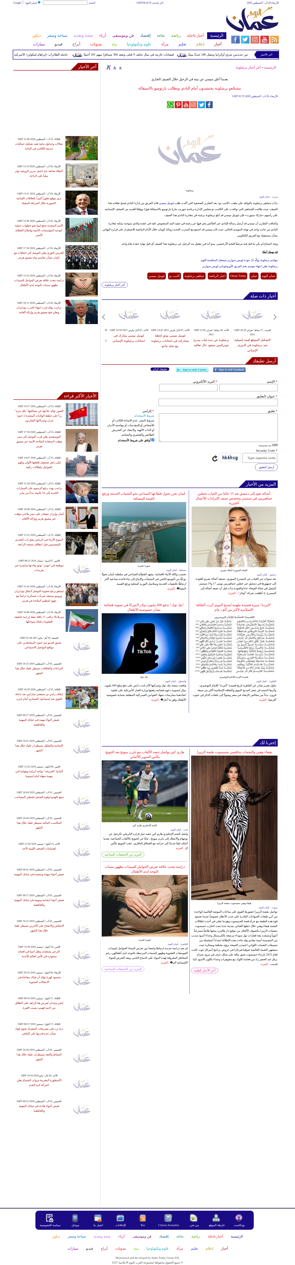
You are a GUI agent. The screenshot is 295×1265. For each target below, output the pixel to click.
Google (17, 2)
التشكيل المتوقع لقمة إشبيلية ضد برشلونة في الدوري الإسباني (252, 345)
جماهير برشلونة (194, 276)
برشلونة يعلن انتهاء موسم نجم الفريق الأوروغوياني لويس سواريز (240, 266)
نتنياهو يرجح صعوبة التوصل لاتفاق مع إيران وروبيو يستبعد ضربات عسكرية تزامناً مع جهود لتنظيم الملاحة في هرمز (39, 595)
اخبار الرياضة (217, 276)
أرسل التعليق (266, 467)
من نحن (194, 1225)
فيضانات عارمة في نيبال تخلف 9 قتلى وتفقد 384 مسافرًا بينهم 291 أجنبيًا (149, 54)
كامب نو (174, 276)
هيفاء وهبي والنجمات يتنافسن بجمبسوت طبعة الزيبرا (234, 752)
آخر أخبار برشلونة (248, 67)
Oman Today (238, 276)
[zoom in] (108, 67)
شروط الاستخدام (144, 415)
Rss (143, 1225)
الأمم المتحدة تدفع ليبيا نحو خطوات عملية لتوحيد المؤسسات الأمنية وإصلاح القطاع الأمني (39, 230)
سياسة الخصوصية (50, 1225)
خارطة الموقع (217, 1225)
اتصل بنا (98, 1225)
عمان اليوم (31, 2)
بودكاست (239, 1225)
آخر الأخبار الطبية (205, 970)
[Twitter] (192, 371)
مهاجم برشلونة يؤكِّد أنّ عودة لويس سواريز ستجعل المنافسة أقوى (239, 260)
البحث (92, 2)
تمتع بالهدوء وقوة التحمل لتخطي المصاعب (39, 797)
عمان (254, 276)
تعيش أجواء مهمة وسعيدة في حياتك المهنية (39, 874)
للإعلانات (121, 1225)
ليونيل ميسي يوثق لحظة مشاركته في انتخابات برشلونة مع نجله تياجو (170, 341)
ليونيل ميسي (166, 203)
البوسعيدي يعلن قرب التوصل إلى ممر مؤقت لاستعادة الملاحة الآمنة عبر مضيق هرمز (39, 441)
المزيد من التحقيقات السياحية (123, 854)
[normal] (114, 67)
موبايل (75, 1225)
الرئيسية (270, 67)
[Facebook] (229, 371)
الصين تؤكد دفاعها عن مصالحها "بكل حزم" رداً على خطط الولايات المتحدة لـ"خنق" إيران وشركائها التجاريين (39, 415)
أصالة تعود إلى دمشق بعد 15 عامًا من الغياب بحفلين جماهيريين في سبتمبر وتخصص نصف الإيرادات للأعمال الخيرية (233, 498)
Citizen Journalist (168, 1225)
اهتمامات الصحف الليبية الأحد (39, 848)
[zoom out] (120, 67)
